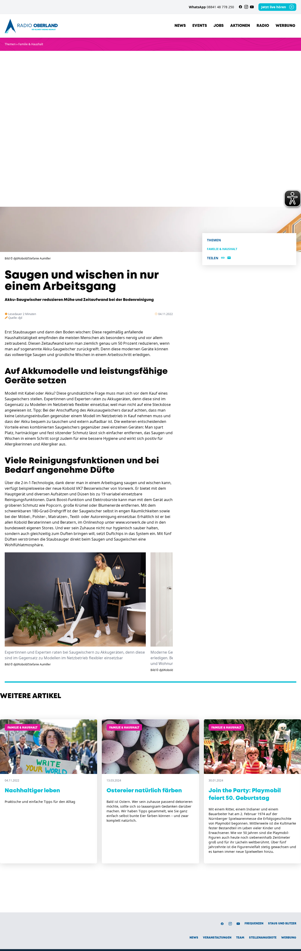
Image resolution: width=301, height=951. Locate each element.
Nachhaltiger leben (32, 790)
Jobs (219, 26)
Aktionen (240, 26)
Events (199, 26)
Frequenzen (254, 923)
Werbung (285, 26)
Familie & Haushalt (30, 44)
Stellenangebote (263, 937)
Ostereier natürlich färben (144, 790)
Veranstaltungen (217, 937)
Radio (263, 26)
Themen (10, 44)
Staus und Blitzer (282, 923)
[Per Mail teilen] (229, 258)
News (180, 26)
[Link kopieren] (223, 258)
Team (240, 937)
